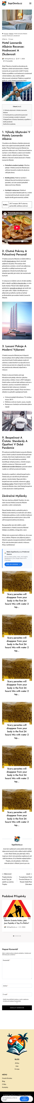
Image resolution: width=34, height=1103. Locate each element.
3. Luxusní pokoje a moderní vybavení (14, 117)
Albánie (4, 39)
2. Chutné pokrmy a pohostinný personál (15, 115)
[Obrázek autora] (3, 59)
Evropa (11, 39)
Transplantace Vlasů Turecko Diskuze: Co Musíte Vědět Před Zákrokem (25, 879)
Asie (17, 1066)
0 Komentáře (9, 61)
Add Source (24, 1099)
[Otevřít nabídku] (30, 3)
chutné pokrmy (11, 261)
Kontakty (5, 1087)
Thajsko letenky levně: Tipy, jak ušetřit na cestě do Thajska (8, 879)
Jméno (5, 986)
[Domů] (2, 33)
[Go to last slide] (4, 917)
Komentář (6, 960)
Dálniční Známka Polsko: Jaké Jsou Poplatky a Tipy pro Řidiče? (16, 921)
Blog (3, 1081)
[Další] (29, 917)
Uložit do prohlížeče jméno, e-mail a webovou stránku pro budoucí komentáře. (16, 1000)
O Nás (4, 1084)
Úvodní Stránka (7, 1078)
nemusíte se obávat (16, 288)
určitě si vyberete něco (19, 283)
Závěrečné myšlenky (9, 124)
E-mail (5, 994)
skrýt (19, 106)
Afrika (17, 1063)
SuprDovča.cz (11, 59)
